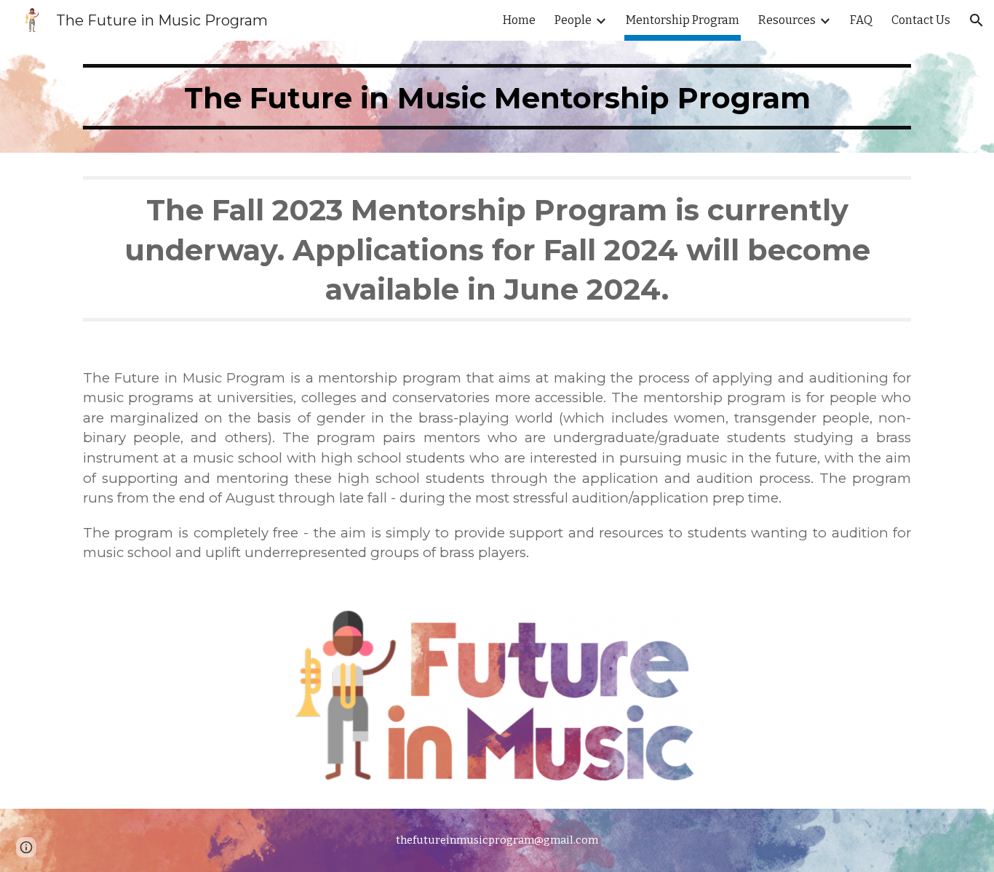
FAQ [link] (861, 20)
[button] (976, 20)
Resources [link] (787, 20)
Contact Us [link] (920, 20)
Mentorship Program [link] (682, 20)
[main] (497, 96)
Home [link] (519, 20)
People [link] (573, 20)
